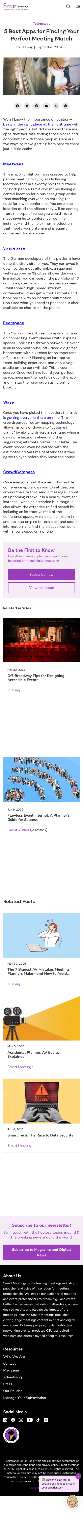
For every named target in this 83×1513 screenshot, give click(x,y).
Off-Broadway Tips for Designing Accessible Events (35, 677)
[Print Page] (65, 105)
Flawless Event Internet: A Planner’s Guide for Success (38, 817)
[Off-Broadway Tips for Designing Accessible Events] (41, 640)
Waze (8, 402)
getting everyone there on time (33, 417)
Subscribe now (41, 574)
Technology (41, 23)
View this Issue (41, 587)
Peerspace (13, 323)
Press (7, 1384)
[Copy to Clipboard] (56, 105)
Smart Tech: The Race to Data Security (40, 1135)
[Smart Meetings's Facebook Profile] (13, 1419)
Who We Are (14, 1356)
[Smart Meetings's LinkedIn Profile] (5, 1419)
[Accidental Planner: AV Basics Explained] (41, 1018)
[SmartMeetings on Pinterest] (36, 105)
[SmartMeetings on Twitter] (27, 105)
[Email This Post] (46, 105)
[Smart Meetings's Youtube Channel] (30, 1419)
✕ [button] (78, 1476)
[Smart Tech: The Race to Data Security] (41, 1101)
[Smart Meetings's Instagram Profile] (21, 1419)
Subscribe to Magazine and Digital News (41, 1252)
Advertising (12, 1377)
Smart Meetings (16, 6)
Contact (9, 1363)
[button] (72, 1502)
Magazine (11, 1370)
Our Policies (13, 1391)
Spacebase (14, 248)
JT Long (27, 47)
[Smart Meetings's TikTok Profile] (38, 1419)
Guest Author (18, 830)
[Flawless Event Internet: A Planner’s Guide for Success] (41, 779)
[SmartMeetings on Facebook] (17, 105)
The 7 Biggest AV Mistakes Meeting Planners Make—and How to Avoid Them (38, 973)
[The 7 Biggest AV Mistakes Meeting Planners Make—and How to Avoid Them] (41, 935)
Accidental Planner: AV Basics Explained (33, 1054)
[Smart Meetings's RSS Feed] (45, 1419)
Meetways (13, 164)
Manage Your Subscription (24, 1397)
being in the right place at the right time (37, 124)
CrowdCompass (19, 472)
